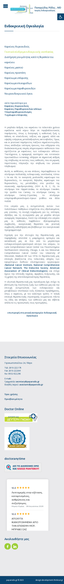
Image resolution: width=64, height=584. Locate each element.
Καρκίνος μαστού (13, 67)
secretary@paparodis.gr (27, 381)
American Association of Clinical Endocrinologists (32, 269)
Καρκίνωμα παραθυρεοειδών (19, 88)
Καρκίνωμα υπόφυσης (16, 78)
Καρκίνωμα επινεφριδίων (18, 83)
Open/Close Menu (5, 6)
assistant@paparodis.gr (31, 384)
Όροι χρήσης (11, 394)
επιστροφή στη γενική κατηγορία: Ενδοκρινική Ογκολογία (32, 314)
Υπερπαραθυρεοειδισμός (18, 111)
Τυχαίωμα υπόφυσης (15, 114)
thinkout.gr (58, 580)
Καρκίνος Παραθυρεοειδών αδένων (23, 108)
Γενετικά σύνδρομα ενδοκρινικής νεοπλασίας (28, 51)
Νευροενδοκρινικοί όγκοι (18, 93)
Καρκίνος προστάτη (15, 72)
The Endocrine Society (36, 267)
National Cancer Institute (18, 264)
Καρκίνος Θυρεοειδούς (16, 46)
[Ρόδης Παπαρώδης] (35, 9)
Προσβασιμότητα (13, 399)
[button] (60, 16)
